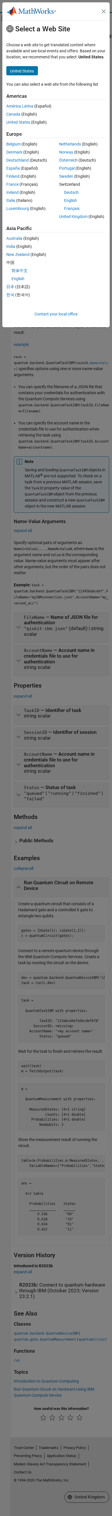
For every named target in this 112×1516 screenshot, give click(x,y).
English (70, 200)
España (13, 168)
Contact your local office (56, 314)
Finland (13, 176)
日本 (10, 286)
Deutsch (71, 192)
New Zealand (18, 254)
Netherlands (70, 144)
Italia (10, 200)
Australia (14, 238)
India (10, 246)
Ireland (12, 192)
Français (72, 208)
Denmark (14, 152)
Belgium (13, 144)
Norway (66, 152)
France (12, 184)
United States (18, 122)
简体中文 (19, 270)
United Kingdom (73, 216)
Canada (13, 114)
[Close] (104, 11)
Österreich (68, 160)
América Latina (19, 106)
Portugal (67, 168)
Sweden (66, 176)
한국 (10, 294)
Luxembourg (17, 208)
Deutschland (17, 160)
